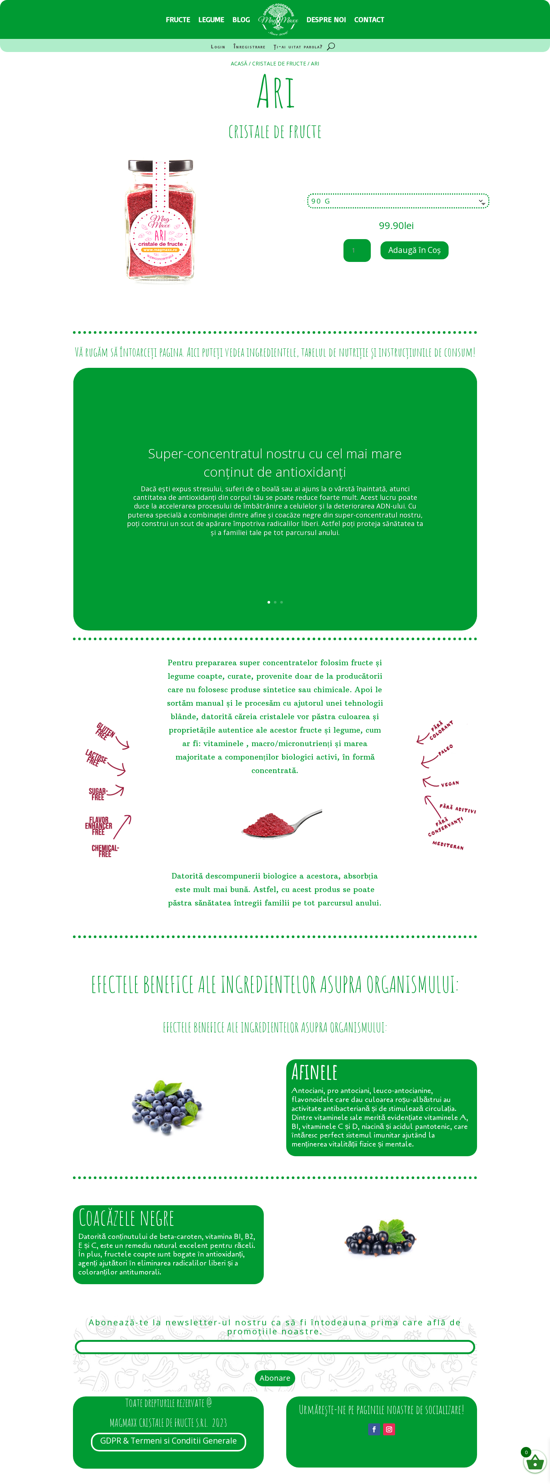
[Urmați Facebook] (374, 1429)
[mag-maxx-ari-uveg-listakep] (159, 304)
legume (211, 19)
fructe (178, 19)
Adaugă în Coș (414, 250)
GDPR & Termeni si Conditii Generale (168, 1440)
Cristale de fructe (279, 63)
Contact (369, 19)
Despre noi (326, 19)
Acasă (239, 63)
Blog (241, 19)
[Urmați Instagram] (389, 1429)
